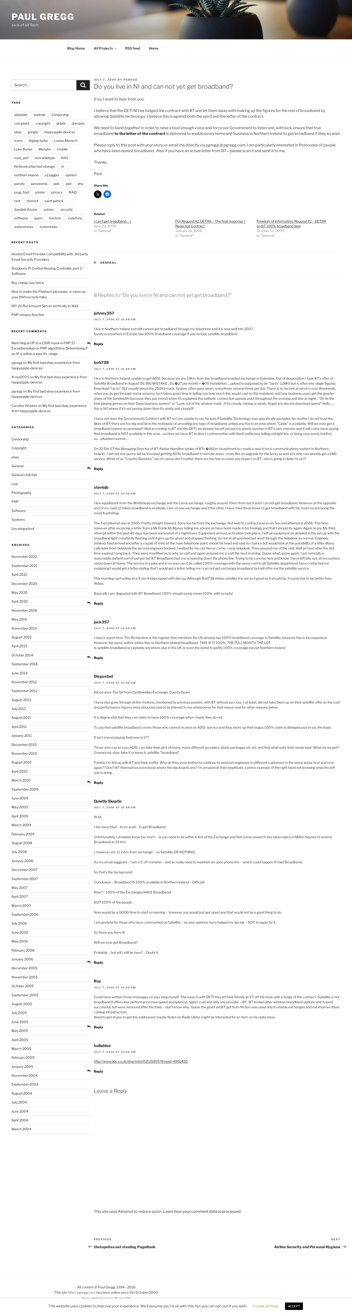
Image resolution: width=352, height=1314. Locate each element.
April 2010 (19, 771)
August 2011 (21, 717)
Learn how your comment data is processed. (202, 1211)
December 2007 (24, 870)
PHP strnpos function (27, 315)
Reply (98, 344)
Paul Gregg (42, 16)
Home (153, 48)
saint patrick (54, 201)
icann (18, 141)
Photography (21, 493)
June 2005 (19, 1022)
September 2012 (24, 691)
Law (14, 484)
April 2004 (19, 1120)
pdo (56, 184)
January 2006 (22, 959)
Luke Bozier (23, 149)
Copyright (18, 448)
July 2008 (19, 852)
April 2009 (19, 816)
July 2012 (18, 709)
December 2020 (24, 584)
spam (38, 218)
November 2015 (24, 628)
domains (78, 123)
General (108, 262)
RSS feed (132, 48)
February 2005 (22, 1057)
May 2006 (19, 941)
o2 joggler (52, 175)
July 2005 (19, 1013)
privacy (56, 192)
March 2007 (21, 906)
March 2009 (21, 825)
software (21, 218)
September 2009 (24, 789)
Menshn (45, 149)
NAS (64, 158)
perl (68, 184)
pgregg (131, 79)
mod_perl (21, 158)
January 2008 (22, 861)
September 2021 (24, 566)
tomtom (55, 218)
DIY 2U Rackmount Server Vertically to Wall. (45, 306)
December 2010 (24, 745)
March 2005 (21, 1049)
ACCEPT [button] (294, 1307)
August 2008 (21, 843)
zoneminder (49, 227)
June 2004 (19, 1111)
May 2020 (19, 592)
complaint (21, 123)
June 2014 (19, 673)
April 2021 (19, 574)
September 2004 (24, 1084)
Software (18, 511)
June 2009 (19, 798)
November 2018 (24, 610)
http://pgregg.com (82, 1292)
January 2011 (21, 735)
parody (19, 184)
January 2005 (22, 1067)
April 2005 (19, 1040)
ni (62, 166)
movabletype (45, 158)
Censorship (60, 115)
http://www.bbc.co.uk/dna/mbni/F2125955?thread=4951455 (141, 1061)
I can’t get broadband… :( (112, 221)
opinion (71, 175)
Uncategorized (22, 529)
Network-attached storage (34, 166)
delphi (60, 123)
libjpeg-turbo (38, 141)
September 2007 (24, 879)
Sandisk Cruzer (25, 209)
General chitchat (24, 475)
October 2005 (22, 986)
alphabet (21, 115)
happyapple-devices (59, 132)
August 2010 (21, 762)
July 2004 (19, 1102)
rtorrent (32, 201)
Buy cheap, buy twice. (28, 283)
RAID (73, 192)
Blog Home (76, 48)
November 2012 (24, 682)
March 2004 (21, 1129)
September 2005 (24, 995)
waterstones (23, 227)
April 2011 (19, 727)
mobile (62, 149)
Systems (18, 519)
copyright (43, 123)
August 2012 (21, 700)
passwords (39, 184)
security (66, 209)
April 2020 (19, 601)
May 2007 (19, 888)
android (39, 115)
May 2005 (19, 1031)
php (80, 184)
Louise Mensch (65, 141)
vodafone (75, 218)
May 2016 (19, 619)
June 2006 (19, 932)
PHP (15, 501)
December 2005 (24, 968)
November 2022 (24, 556)
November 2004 (24, 1075)
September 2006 (24, 914)
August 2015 (21, 637)
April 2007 (19, 896)
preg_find (21, 192)
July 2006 (19, 923)
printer (40, 192)
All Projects (103, 48)
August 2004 (21, 1093)
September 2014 (24, 664)
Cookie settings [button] (266, 1307)
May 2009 (19, 807)
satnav (49, 209)
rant (17, 201)
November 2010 (24, 753)
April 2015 (19, 646)
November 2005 (24, 977)
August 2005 (21, 1004)
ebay (18, 132)
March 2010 (21, 780)
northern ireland (26, 175)
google (33, 132)
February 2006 (22, 950)
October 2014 (22, 655)
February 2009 (22, 834)
